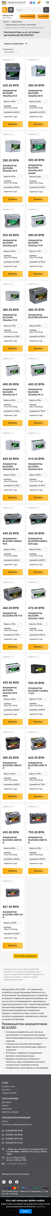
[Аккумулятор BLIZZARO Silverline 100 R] (38, 593)
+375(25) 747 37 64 (14, 1143)
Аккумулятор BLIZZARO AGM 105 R (13, 914)
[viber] (31, 2)
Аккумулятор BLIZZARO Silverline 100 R (36, 616)
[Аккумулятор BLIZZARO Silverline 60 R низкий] (38, 145)
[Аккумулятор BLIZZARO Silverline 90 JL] (38, 370)
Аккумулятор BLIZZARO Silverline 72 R (10, 317)
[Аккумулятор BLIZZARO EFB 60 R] (38, 295)
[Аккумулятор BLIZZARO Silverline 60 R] (13, 221)
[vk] (10, 1182)
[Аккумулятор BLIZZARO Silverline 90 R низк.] (13, 668)
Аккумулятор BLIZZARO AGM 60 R (12, 765)
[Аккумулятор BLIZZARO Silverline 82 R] (13, 370)
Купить (12, 124)
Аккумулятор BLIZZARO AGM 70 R (37, 765)
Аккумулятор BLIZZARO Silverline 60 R (10, 243)
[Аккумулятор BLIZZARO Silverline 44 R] (13, 71)
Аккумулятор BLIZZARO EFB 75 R (12, 614)
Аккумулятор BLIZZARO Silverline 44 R (10, 93)
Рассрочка (7, 1109)
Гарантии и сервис (10, 1112)
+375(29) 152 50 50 (14, 1135)
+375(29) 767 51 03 (14, 1139)
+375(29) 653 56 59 (14, 1130)
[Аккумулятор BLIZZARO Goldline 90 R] (13, 519)
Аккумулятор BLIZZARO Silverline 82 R (10, 392)
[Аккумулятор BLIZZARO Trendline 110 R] (38, 668)
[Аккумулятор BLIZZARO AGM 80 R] (13, 818)
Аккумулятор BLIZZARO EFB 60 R (38, 316)
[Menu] (47, 2)
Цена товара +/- (9, 52)
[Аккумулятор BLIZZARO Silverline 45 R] (13, 146)
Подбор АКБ (43, 16)
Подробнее (40, 1207)
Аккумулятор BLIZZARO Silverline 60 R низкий (35, 169)
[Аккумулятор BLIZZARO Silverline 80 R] (38, 444)
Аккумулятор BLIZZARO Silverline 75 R (35, 243)
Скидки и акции (9, 1093)
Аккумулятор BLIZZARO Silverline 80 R (35, 467)
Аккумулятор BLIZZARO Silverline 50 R (35, 93)
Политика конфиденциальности (16, 1125)
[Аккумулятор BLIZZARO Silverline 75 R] (38, 221)
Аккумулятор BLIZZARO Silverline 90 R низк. (10, 691)
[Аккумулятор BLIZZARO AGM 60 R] (13, 743)
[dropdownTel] (5, 10)
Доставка (6, 1102)
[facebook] (17, 1182)
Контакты (6, 1090)
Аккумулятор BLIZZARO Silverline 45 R (10, 168)
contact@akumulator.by (16, 1163)
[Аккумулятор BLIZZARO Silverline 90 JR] (13, 444)
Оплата (5, 1106)
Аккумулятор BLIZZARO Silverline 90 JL (36, 392)
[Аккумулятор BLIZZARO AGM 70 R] (38, 743)
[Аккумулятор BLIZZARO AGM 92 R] (38, 818)
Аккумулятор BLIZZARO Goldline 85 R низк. (37, 541)
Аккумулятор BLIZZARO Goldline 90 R (12, 541)
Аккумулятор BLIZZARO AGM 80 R (12, 840)
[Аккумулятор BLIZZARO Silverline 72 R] (13, 295)
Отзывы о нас (8, 1086)
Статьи (5, 1121)
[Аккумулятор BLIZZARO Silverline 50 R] (38, 71)
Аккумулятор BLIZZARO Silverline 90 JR (10, 467)
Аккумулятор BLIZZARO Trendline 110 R (38, 691)
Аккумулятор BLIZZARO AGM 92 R (37, 840)
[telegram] (34, 2)
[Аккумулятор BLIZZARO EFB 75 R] (13, 593)
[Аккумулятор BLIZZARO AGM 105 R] (13, 892)
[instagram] (4, 1182)
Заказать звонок (27, 16)
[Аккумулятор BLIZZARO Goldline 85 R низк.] (38, 519)
